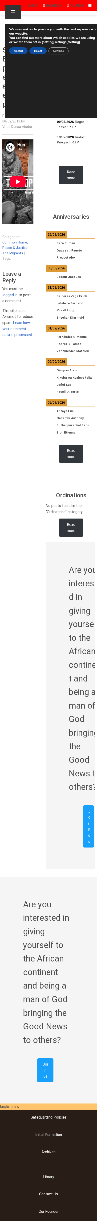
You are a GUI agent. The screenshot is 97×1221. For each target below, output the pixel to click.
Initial (39, 1134)
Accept (18, 51)
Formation (53, 1134)
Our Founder (49, 1211)
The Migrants (12, 253)
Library (48, 1177)
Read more (71, 175)
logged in (9, 295)
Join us (89, 826)
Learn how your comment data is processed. (17, 328)
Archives (48, 1152)
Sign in (33, 5)
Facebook (53, 5)
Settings (58, 51)
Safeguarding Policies (49, 1117)
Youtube (76, 5)
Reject (38, 51)
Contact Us (48, 1194)
